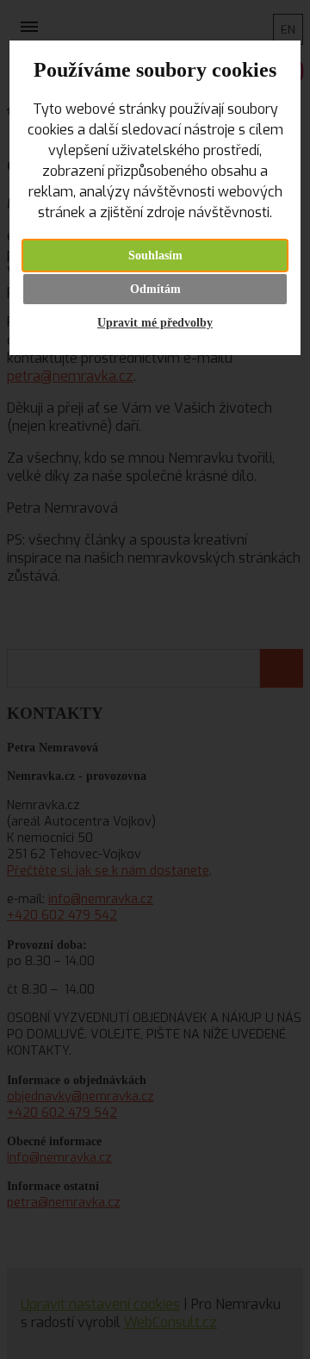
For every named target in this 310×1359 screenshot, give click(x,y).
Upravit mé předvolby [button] (155, 322)
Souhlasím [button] (155, 255)
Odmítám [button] (155, 289)
